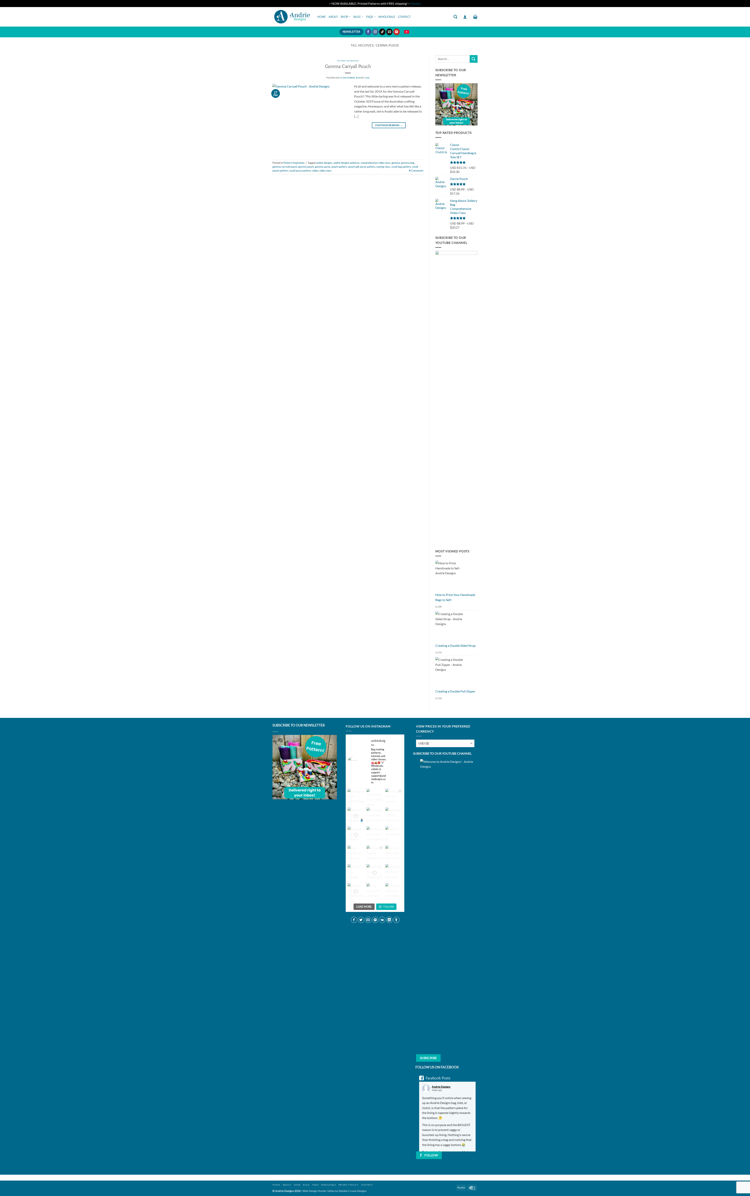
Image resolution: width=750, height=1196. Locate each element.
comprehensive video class (375, 162)
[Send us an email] (389, 32)
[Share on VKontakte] (382, 920)
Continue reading (389, 125)
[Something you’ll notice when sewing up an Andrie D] (375, 797)
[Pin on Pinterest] (375, 920)
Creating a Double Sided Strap (455, 645)
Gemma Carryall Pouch (348, 66)
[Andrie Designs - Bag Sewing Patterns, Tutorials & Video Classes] (292, 16)
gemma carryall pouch (284, 166)
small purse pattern (300, 170)
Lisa (367, 77)
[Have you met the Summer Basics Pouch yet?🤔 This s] (393, 797)
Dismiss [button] (415, 3)
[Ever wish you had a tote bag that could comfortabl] (393, 872)
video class (325, 170)
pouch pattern (339, 166)
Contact (404, 17)
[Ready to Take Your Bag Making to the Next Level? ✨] (393, 891)
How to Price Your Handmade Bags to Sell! (455, 597)
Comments (416, 170)
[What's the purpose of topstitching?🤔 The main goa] (393, 835)
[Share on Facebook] (354, 920)
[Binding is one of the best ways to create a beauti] (375, 816)
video (315, 170)
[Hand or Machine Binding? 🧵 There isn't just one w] (356, 816)
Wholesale (386, 17)
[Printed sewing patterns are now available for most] (375, 853)
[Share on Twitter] (361, 920)
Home (321, 17)
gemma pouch (306, 166)
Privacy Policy (348, 1184)
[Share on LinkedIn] (389, 920)
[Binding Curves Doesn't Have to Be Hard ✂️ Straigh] (356, 835)
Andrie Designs (441, 1086)
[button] (465, 17)
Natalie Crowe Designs (352, 1190)
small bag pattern (401, 166)
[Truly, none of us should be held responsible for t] (375, 891)
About (333, 17)
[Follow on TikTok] (382, 32)
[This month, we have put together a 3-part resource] (356, 853)
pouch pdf (353, 166)
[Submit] (474, 59)
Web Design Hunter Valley (319, 1190)
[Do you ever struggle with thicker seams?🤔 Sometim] (356, 872)
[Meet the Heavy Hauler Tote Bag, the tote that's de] (375, 872)
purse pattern (367, 166)
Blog (357, 17)
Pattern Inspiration (348, 60)
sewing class (383, 166)
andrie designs (324, 162)
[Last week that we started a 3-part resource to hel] (393, 816)
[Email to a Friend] (368, 920)
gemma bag (407, 162)
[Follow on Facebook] (368, 32)
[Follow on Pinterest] (396, 32)
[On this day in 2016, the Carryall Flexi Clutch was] (393, 853)
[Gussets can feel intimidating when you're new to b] (356, 891)
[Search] (455, 17)
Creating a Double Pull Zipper (455, 691)
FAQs (369, 17)
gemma (396, 162)
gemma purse (322, 166)
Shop (344, 17)
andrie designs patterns (346, 162)
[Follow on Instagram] (375, 32)
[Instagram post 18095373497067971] (356, 797)
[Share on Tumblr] (396, 920)
